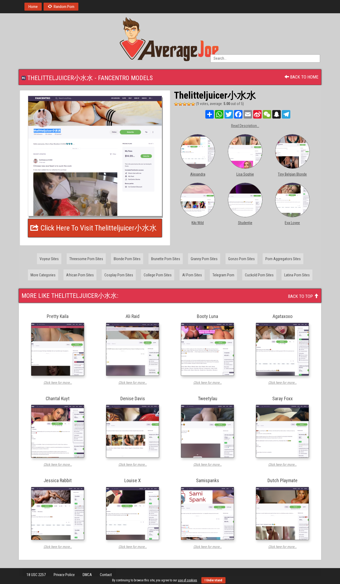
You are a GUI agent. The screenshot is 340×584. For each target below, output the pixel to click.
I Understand (213, 580)
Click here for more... (58, 383)
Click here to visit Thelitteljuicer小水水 (98, 228)
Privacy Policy (64, 575)
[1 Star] (176, 104)
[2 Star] (180, 104)
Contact (106, 575)
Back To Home (303, 77)
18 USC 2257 (36, 575)
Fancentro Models (125, 78)
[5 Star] (193, 104)
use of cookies (187, 580)
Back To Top (301, 296)
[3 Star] (184, 104)
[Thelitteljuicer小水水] (95, 156)
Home (33, 6)
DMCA (87, 575)
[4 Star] (189, 104)
